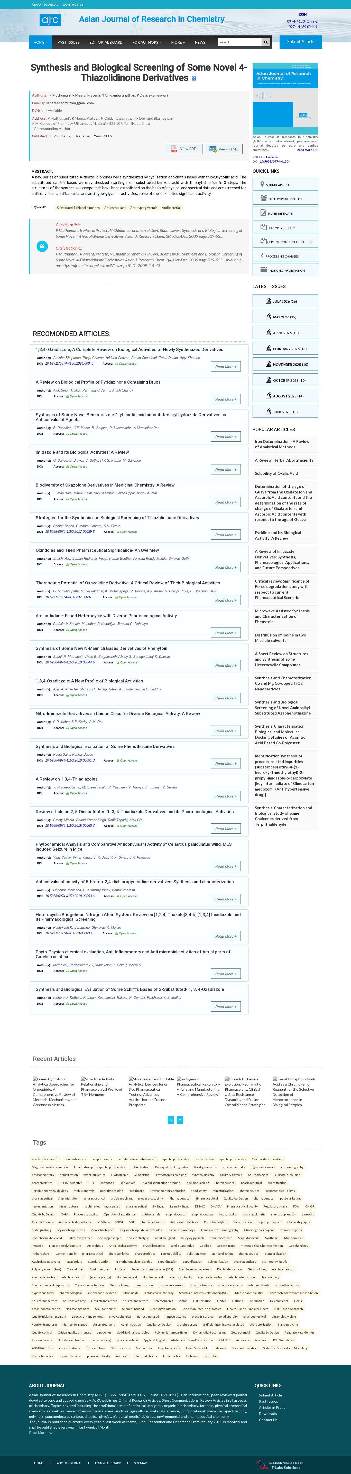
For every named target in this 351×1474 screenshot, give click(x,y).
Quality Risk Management (49, 1316)
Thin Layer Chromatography (219, 1230)
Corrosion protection (89, 1285)
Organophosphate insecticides (141, 1230)
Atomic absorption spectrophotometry (99, 1167)
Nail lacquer (144, 1348)
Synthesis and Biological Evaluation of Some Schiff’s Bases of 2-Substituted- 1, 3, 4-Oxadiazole (130, 989)
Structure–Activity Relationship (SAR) (204, 1293)
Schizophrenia (163, 1300)
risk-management (77, 1308)
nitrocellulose (95, 1348)
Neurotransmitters (104, 1300)
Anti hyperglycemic (143, 208)
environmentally (234, 1167)
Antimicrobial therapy (158, 1293)
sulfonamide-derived (101, 1293)
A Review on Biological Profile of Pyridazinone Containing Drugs (98, 382)
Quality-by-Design (236, 1198)
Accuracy (242, 1340)
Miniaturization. (223, 1190)
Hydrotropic (119, 1174)
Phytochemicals (42, 1356)
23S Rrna (104, 1222)
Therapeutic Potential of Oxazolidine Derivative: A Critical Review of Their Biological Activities (128, 582)
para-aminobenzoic (171, 1285)
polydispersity (228, 1316)
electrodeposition (44, 1277)
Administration (68, 1198)
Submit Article (301, 41)
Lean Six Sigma (179, 1206)
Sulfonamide (130, 1293)
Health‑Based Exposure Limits (247, 1308)
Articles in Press (272, 1407)
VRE (132, 1222)
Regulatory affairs (275, 1206)
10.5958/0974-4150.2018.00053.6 (70, 896)
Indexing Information (286, 270)
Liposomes (104, 1332)
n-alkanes (219, 1348)
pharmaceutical (251, 1182)
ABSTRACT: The (42, 1348)
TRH (91, 1182)
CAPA (64, 1214)
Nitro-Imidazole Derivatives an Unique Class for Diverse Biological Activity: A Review (118, 713)
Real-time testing (111, 1190)
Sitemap (140, 1463)
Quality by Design (43, 1214)
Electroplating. (119, 1285)
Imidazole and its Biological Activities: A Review (82, 452)
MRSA (119, 1222)
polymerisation (218, 1261)
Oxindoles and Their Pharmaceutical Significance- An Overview (97, 550)
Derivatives (127, 1182)
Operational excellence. (120, 1214)
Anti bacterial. (171, 208)
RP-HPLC (224, 1340)
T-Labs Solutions (285, 1467)
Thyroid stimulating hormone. (161, 1182)
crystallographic (154, 1245)
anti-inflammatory (287, 1285)
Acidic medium (99, 1269)
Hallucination (202, 1300)
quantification (277, 1182)
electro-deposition (211, 1277)
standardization (275, 1253)
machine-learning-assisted (102, 1206)
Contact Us (73, 4)
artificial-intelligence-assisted (223, 1324)
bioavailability (228, 1214)
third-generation (205, 1167)
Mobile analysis (84, 1190)
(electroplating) (100, 1277)
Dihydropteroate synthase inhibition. (293, 1293)
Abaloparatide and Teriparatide (192, 1340)
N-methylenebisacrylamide (134, 1261)
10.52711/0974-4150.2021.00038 (69, 933)
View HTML (227, 149)
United (222, 1300)
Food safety (199, 1190)
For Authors (146, 42)
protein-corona (202, 1316)
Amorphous (95, 1245)
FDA (296, 1206)
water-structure (95, 1174)
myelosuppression (283, 1214)
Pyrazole (37, 1245)
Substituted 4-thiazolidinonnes (78, 208)
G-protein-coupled (287, 1174)
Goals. (298, 1300)
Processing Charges (281, 256)
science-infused (133, 1308)
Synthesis (272, 1238)
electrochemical (283, 1269)
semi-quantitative (182, 1245)
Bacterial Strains (146, 1356)
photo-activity (270, 1277)
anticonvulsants (259, 1285)
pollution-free (196, 1253)
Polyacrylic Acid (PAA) (46, 1269)
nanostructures (175, 1316)
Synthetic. (210, 1356)
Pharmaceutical (225, 1182)
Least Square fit (196, 1348)
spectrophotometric (45, 1159)
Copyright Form (281, 228)
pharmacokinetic (254, 1214)
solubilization (69, 1174)
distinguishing (41, 1230)
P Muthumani (60, 95)
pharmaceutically (98, 1356)
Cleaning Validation (163, 1308)
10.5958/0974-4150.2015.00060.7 (70, 826)
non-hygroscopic (109, 1238)
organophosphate (269, 1222)
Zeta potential (240, 1332)
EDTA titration (140, 1167)
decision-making (198, 1182)
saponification (167, 1261)
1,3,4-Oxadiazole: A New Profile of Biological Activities (89, 680)
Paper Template (279, 213)
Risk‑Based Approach (288, 1308)
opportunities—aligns (280, 1190)
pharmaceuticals (245, 1261)
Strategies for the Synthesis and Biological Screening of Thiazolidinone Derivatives (117, 517)
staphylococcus (202, 1214)
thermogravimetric (274, 1261)
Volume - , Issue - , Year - (82, 136)
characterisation (261, 1324)
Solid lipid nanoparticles (133, 1332)
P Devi (142, 95)
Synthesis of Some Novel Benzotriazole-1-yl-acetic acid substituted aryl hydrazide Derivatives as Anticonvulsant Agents (131, 417)
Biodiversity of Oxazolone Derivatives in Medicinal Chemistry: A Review (105, 485)
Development (279, 1300)
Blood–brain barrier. (71, 1340)
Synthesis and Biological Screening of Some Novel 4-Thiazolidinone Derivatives (139, 72)
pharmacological (71, 1293)
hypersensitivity (43, 1293)
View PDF (187, 148)
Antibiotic (122, 1356)
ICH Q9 (309, 1206)
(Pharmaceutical (179, 1198)
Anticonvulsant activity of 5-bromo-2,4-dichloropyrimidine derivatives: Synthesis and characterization (135, 881)
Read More (225, 367)
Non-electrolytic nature (65, 1245)
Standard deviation (244, 1348)
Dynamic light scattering (209, 1332)
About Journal (45, 4)
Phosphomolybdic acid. (47, 1238)
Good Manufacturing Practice (201, 1308)
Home (39, 42)
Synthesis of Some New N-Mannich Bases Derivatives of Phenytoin (101, 648)
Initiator (120, 1269)
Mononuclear (293, 1238)
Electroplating (256, 1269)
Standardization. (99, 1261)
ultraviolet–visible (284, 1316)
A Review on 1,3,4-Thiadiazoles (67, 779)
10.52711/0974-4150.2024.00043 (69, 363)
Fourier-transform (44, 1324)
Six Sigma (158, 1206)
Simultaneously (105, 1308)
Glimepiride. (142, 1174)
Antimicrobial (172, 1356)
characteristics (42, 1182)
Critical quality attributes (74, 1332)
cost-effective (204, 1159)
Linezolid (308, 1214)
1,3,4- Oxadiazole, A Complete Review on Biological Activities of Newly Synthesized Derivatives (129, 349)
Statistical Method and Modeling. (285, 1348)
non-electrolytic (138, 1238)
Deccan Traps (226, 1245)
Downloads (268, 1413)
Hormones (106, 1182)
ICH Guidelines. (283, 1340)
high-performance (263, 1167)
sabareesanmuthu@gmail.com (70, 103)
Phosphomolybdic (216, 1222)
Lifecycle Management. (87, 1316)
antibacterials (151, 1214)
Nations (237, 1300)
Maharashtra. (41, 1253)
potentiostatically (180, 1277)
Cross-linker (75, 1269)
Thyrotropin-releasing (171, 1174)
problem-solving (122, 1198)
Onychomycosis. (169, 1348)
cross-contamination (46, 1308)
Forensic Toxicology (181, 1230)
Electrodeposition (229, 1269)
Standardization (222, 1253)
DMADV (215, 1206)
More (177, 42)
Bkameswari (158, 95)
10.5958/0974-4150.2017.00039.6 (70, 532)
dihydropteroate (201, 1285)
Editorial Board (106, 42)
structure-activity (230, 1285)
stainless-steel (127, 1277)
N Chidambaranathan (118, 95)
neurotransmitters (44, 1300)
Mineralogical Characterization (262, 1245)
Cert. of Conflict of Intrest (290, 242)
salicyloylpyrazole (80, 1238)
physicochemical (120, 1316)
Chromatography (298, 1222)
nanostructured (148, 1316)
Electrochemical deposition (50, 1285)
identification (243, 1222)
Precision (261, 1340)
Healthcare (136, 1190)
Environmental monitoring (167, 1190)
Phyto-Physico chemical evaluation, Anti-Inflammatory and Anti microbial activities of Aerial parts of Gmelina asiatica (133, 954)
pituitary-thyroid (231, 1174)
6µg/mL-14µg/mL (154, 1340)
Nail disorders (120, 1348)
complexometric (102, 1159)
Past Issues (69, 42)
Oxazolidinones (42, 1222)
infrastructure (68, 1206)
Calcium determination (267, 1159)
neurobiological (258, 1174)
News (200, 42)
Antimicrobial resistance (75, 1222)
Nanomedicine (288, 1324)
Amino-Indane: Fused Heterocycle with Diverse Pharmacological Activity (106, 615)
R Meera (79, 95)
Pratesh (93, 95)
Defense (192, 1356)
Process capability (86, 1214)
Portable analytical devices (50, 1190)
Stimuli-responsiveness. (195, 1269)
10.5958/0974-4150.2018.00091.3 (70, 760)
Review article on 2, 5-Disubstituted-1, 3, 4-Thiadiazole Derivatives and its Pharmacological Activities (135, 811)
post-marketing (290, 1198)
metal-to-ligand (164, 1238)
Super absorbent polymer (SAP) (152, 1269)
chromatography (292, 1167)
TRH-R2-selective (70, 1182)
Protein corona (42, 1340)
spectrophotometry (176, 1159)
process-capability (150, 1198)
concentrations (75, 1159)
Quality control (42, 1332)
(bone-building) (100, 1340)
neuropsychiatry (74, 1300)
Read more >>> (307, 150)
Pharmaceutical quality (242, 1206)
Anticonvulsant (115, 208)
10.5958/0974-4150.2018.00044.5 (70, 662)
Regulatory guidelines (300, 1332)
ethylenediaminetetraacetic (138, 1159)
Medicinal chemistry (249, 1293)
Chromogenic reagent (259, 1230)
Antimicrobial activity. (123, 1245)
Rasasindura (74, 1261)
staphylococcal (176, 1214)
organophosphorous (71, 1230)
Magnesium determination (50, 1167)
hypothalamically (203, 1174)
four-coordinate (221, 1238)
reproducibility (171, 1253)
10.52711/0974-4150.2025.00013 (69, 597)
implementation (42, 1206)
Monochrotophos (102, 1230)
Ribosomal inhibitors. (184, 1222)
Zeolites (205, 1245)
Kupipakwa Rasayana (46, 1261)
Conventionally (66, 1253)
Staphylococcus (249, 1238)
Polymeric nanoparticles (171, 1332)
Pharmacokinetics (153, 1222)
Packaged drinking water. (172, 1167)
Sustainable (256, 1300)
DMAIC (200, 1206)
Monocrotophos (291, 1230)
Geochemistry (298, 1245)
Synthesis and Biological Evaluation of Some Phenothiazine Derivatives (105, 746)
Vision (183, 1300)
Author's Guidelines (284, 199)
